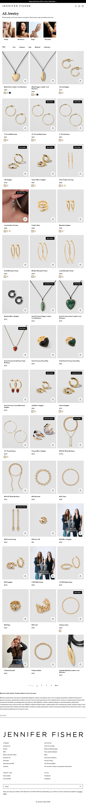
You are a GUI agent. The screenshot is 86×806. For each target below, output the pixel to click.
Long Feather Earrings (11, 225)
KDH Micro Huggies (65, 539)
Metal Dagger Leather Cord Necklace (40, 87)
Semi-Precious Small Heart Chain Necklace (14, 361)
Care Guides (7, 778)
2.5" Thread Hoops (10, 451)
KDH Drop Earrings (10, 539)
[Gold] (5, 93)
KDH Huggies (8, 582)
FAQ (4, 752)
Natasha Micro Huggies (11, 316)
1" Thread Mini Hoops (10, 134)
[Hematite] (10, 93)
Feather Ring (36, 225)
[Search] (76, 6)
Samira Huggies (64, 405)
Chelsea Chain (63, 625)
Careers (5, 766)
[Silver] (7, 93)
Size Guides (7, 775)
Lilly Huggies (8, 179)
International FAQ (8, 763)
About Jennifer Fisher (9, 754)
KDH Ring (7, 625)
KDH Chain (62, 496)
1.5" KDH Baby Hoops (65, 582)
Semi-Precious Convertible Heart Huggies (14, 406)
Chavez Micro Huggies (39, 451)
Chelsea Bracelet (9, 670)
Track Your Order (49, 746)
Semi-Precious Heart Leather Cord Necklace (70, 317)
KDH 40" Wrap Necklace (12, 496)
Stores (5, 749)
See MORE (3, 715)
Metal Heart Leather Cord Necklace (15, 87)
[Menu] (83, 6)
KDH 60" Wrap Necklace (67, 451)
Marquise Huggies (65, 225)
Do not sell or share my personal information (58, 766)
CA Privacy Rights (49, 763)
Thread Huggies (64, 87)
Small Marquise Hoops (11, 270)
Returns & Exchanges (51, 749)
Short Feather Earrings (66, 179)
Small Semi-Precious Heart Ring (69, 361)
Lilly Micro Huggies (38, 405)
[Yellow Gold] (60, 93)
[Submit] (80, 786)
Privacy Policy (48, 760)
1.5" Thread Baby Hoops (39, 134)
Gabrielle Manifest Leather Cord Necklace (69, 671)
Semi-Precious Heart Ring (40, 361)
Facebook (47, 775)
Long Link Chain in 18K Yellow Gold (31, 6)
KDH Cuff (35, 625)
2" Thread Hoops (64, 134)
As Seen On (6, 757)
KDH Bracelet (36, 496)
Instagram (47, 778)
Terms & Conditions (50, 757)
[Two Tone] (65, 186)
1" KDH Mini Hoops (37, 582)
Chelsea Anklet (36, 670)
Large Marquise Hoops (66, 270)
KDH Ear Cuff (36, 539)
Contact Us (6, 746)
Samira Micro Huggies (39, 179)
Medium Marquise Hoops (39, 270)
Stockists (6, 760)
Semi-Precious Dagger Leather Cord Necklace (41, 317)
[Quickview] (25, 81)
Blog (45, 754)
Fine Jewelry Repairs (50, 752)
